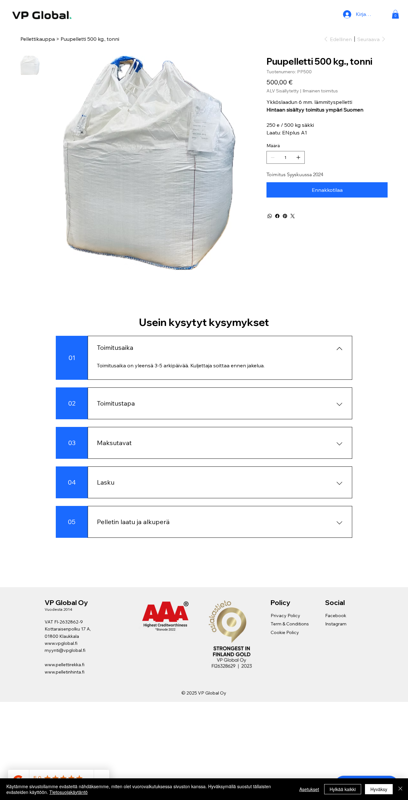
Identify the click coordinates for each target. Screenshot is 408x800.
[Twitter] (292, 216)
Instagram (335, 624)
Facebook (335, 615)
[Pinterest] (285, 216)
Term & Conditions (290, 624)
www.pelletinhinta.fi (64, 672)
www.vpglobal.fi (61, 643)
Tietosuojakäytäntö (68, 792)
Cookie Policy (285, 632)
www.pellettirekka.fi (64, 664)
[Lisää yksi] (298, 157)
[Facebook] (277, 216)
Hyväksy (378, 789)
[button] (395, 14)
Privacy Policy (285, 615)
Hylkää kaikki (343, 789)
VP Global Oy (67, 602)
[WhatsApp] (269, 216)
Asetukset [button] (309, 789)
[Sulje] (400, 789)
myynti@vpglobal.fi (65, 650)
